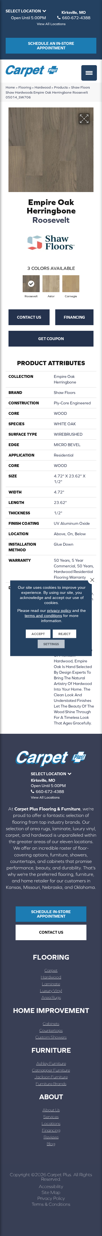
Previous (8, 284)
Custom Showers (51, 1037)
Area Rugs (51, 997)
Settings (51, 644)
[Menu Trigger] (89, 73)
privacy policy (59, 610)
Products (61, 87)
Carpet (51, 970)
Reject (64, 634)
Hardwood (43, 87)
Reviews (51, 1136)
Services (51, 1116)
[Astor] (51, 284)
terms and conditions (43, 615)
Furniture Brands (51, 1083)
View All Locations (51, 24)
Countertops (51, 1030)
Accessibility (51, 1186)
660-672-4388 (76, 18)
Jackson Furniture (51, 1076)
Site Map (51, 1192)
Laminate (51, 983)
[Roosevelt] (31, 284)
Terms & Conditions (51, 1204)
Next (93, 284)
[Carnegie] (71, 284)
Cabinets (51, 1023)
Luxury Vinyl (51, 990)
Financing (74, 317)
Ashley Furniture (51, 1063)
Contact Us (29, 317)
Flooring (24, 87)
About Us (51, 1109)
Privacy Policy (51, 1198)
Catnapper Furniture (51, 1070)
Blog (51, 1143)
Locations (51, 1123)
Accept (38, 634)
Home (10, 87)
